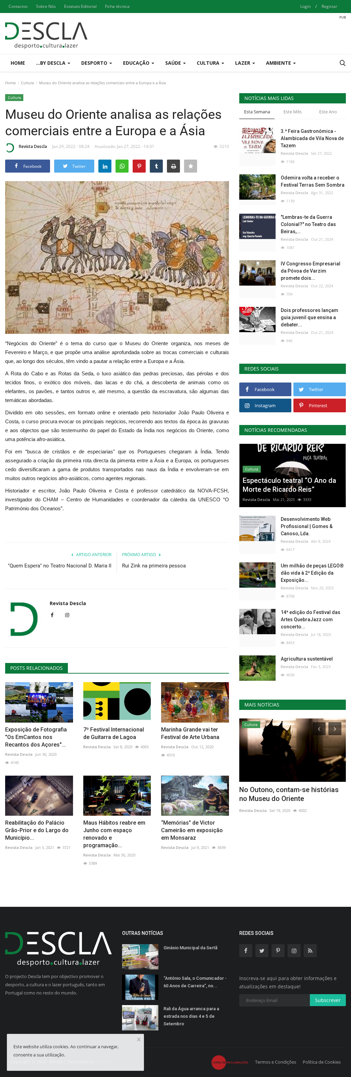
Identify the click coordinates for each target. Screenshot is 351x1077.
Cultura (27, 82)
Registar (329, 6)
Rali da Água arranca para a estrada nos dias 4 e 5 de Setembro (191, 1016)
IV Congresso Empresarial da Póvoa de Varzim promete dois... (310, 271)
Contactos (18, 6)
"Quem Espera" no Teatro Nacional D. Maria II (59, 566)
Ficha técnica (117, 6)
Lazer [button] (243, 63)
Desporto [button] (95, 63)
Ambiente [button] (279, 63)
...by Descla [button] (51, 63)
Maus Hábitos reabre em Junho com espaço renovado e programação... (114, 834)
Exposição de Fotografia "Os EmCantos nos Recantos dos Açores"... (36, 737)
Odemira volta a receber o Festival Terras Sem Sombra (312, 181)
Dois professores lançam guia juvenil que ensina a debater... (309, 317)
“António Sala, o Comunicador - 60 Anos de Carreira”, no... (195, 982)
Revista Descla (33, 146)
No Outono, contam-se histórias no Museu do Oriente (289, 794)
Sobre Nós (46, 6)
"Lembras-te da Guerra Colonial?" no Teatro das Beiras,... (308, 224)
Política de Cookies (322, 1062)
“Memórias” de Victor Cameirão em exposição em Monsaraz (192, 830)
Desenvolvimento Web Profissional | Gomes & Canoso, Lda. (306, 526)
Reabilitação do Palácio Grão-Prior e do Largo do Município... (37, 830)
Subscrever (328, 1000)
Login (305, 6)
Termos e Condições (275, 1062)
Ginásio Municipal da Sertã (190, 947)
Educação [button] (137, 63)
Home (18, 63)
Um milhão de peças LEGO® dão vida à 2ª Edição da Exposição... (312, 573)
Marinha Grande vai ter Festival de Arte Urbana (190, 733)
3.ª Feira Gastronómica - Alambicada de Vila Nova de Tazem (312, 138)
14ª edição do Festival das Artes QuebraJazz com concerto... (310, 619)
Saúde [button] (173, 63)
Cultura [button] (209, 63)
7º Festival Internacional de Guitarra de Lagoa (113, 733)
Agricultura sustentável (307, 659)
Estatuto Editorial (80, 6)
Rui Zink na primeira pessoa (154, 566)
